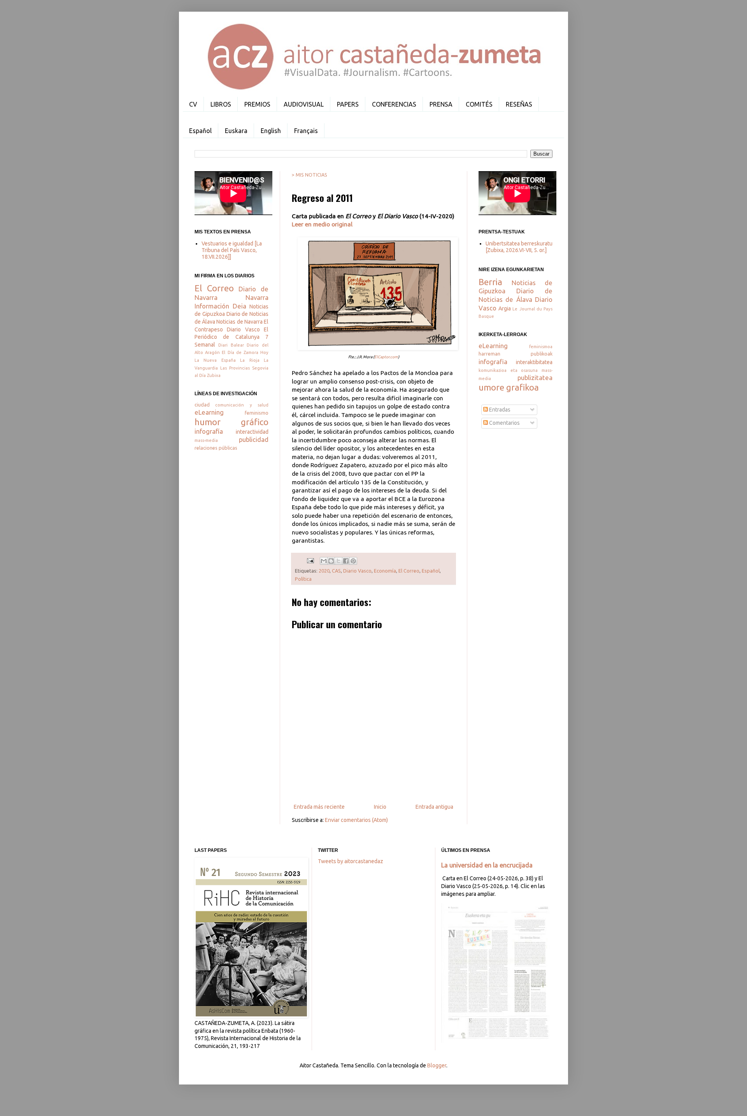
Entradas (499, 409)
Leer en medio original (322, 224)
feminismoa (540, 346)
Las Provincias (235, 368)
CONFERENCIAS (394, 104)
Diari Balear (231, 345)
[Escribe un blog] (331, 561)
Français (306, 130)
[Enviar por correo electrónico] (324, 561)
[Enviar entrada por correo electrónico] (310, 560)
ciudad (202, 404)
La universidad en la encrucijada (487, 865)
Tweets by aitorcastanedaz (350, 861)
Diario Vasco (357, 570)
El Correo (408, 570)
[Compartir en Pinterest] (353, 561)
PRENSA (441, 104)
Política (303, 579)
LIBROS (220, 104)
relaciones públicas (216, 447)
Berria (490, 282)
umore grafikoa (509, 387)
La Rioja (249, 360)
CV (193, 104)
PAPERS (348, 104)
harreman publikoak (515, 353)
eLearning (209, 412)
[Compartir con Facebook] (346, 561)
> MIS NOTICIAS (309, 174)
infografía (209, 431)
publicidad (253, 439)
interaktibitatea (534, 362)
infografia (493, 361)
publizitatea (534, 377)
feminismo (256, 412)
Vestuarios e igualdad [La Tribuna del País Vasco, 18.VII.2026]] (232, 250)
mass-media (206, 440)
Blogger (436, 1065)
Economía (385, 570)
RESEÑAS (519, 104)
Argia (504, 308)
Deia (239, 306)
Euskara (236, 130)
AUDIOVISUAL (304, 104)
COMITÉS (479, 104)
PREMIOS (257, 104)
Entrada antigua (434, 807)
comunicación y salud (241, 405)
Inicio (380, 807)
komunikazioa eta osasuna (508, 370)
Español (200, 130)
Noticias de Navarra (239, 322)
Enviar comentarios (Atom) (356, 820)
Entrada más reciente (319, 807)
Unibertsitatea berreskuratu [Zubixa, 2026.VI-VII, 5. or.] (519, 246)
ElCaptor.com (386, 357)
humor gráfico (231, 422)
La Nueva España (215, 360)
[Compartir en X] (338, 561)
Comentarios (504, 423)
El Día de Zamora (240, 352)
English (271, 130)
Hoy (264, 352)
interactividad (252, 432)
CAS (336, 570)
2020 (324, 570)
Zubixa (214, 375)
